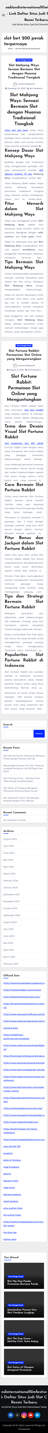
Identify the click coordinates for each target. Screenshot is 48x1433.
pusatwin (8, 1153)
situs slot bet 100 (12, 1146)
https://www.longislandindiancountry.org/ (24, 1139)
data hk (7, 1174)
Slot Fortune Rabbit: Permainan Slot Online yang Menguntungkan (24, 355)
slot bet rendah (34, 410)
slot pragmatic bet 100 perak (24, 443)
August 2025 (10, 922)
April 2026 (8, 867)
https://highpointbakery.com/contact (22, 990)
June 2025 (9, 936)
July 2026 (8, 846)
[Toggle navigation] (3, 15)
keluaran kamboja (12, 1194)
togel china (9, 1187)
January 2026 (10, 887)
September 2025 (11, 915)
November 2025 (11, 901)
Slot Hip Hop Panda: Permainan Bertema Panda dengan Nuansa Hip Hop (22, 1284)
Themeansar (24, 1429)
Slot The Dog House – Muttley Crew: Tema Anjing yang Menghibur (22, 1342)
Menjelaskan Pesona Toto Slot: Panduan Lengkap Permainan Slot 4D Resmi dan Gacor (23, 768)
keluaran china (10, 1181)
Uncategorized (24, 60)
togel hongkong (11, 1167)
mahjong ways (10, 1028)
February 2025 (10, 964)
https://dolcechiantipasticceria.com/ (21, 997)
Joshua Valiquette (26, 84)
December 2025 (11, 894)
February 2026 (11, 880)
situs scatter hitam (13, 1208)
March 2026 (9, 874)
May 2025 (8, 943)
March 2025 (9, 957)
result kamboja (10, 1201)
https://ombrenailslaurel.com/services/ (23, 1108)
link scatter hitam (12, 1215)
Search (8, 724)
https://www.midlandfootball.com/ (21, 1122)
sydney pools (9, 1239)
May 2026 (8, 860)
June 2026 (9, 853)
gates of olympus (12, 1160)
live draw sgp (10, 1232)
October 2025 (10, 908)
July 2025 (8, 929)
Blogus (38, 1425)
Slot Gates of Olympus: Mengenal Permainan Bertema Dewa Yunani (20, 1370)
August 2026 (10, 839)
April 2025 (8, 950)
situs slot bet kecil (16, 130)
